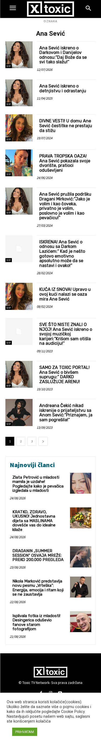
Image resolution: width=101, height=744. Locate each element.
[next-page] (43, 441)
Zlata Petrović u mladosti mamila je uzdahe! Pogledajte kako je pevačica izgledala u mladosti (38, 484)
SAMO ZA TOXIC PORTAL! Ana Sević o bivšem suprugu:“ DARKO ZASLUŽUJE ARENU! (64, 374)
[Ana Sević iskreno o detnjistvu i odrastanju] (19, 93)
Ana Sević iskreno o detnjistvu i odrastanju (62, 88)
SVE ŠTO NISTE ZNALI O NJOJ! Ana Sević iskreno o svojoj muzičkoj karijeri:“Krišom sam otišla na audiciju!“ (65, 334)
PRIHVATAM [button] (24, 732)
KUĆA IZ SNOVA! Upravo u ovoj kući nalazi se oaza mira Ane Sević (65, 294)
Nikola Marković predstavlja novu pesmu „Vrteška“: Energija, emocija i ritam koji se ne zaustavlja (38, 588)
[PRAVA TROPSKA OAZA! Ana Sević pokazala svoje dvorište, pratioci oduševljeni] (19, 163)
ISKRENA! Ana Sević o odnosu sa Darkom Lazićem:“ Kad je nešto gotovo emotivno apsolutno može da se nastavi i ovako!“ (62, 253)
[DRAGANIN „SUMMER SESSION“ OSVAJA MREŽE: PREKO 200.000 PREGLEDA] (80, 556)
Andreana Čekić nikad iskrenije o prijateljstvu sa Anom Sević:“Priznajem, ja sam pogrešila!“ (65, 412)
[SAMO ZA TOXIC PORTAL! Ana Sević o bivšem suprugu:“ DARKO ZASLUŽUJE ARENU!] (19, 374)
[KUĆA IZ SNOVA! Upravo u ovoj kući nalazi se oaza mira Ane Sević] (19, 296)
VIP (8, 66)
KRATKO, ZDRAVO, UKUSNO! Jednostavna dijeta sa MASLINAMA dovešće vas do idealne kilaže (33, 521)
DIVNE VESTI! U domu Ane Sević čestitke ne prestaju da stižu (65, 125)
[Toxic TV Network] (50, 9)
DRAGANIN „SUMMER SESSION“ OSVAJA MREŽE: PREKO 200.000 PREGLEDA (38, 555)
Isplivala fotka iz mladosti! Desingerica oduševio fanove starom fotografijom (36, 622)
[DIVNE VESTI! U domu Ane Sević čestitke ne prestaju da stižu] (19, 127)
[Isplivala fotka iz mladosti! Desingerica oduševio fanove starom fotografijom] (80, 621)
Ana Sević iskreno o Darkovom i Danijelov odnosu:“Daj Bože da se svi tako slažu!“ (63, 55)
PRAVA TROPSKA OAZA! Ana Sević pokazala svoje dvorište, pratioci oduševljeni (64, 163)
